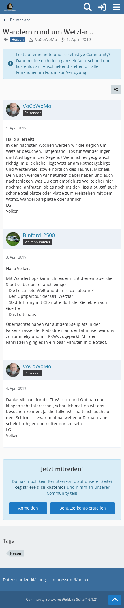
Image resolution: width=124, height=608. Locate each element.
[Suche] (87, 7)
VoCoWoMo (46, 39)
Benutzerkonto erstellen (82, 508)
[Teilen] (116, 89)
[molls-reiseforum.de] (10, 7)
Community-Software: (62, 599)
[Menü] (116, 7)
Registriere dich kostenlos (40, 487)
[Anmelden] (102, 7)
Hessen (16, 553)
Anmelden (28, 508)
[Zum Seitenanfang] (114, 600)
